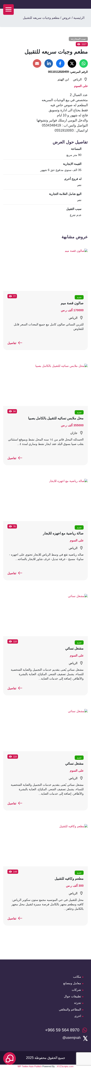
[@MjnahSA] (71, 1037)
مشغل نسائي (74, 648)
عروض (66, 17)
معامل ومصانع (72, 983)
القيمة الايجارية (72, 163)
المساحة (76, 148)
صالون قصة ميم (72, 303)
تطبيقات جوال (72, 996)
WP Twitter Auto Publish (30, 1066)
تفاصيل (11, 343)
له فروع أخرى (72, 178)
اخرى (77, 1016)
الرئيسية (78, 17)
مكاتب (77, 976)
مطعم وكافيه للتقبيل (69, 878)
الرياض (77, 79)
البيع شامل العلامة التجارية (65, 193)
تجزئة (77, 1003)
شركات (76, 989)
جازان (73, 433)
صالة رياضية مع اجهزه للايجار (63, 533)
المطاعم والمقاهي (70, 1009)
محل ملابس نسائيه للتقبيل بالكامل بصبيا (56, 418)
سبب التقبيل (73, 209)
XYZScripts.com (65, 1066)
